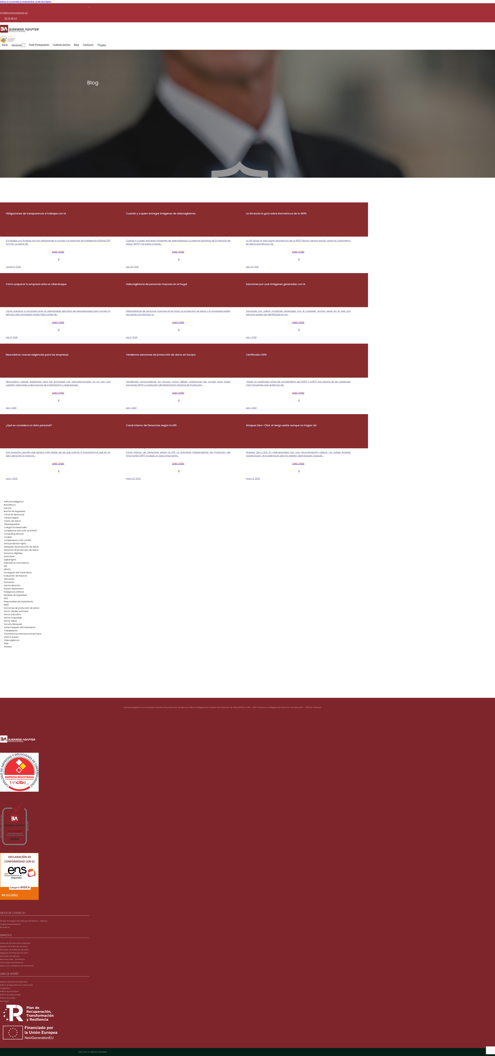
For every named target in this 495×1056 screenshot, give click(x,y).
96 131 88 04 (11, 18)
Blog (76, 44)
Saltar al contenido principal (14, 1)
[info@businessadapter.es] (89, 6)
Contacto (88, 44)
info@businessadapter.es (14, 12)
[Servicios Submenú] (23, 45)
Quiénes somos (61, 44)
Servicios (16, 45)
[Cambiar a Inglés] (101, 45)
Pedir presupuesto (39, 44)
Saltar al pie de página (40, 1)
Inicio (5, 44)
